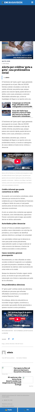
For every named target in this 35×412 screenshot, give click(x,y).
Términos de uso (7, 404)
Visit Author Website (21, 358)
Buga (3, 343)
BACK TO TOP (8, 400)
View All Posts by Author (8, 358)
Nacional (12, 343)
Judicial (7, 343)
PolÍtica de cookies (8, 406)
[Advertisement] (17, 22)
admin (7, 77)
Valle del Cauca (19, 343)
